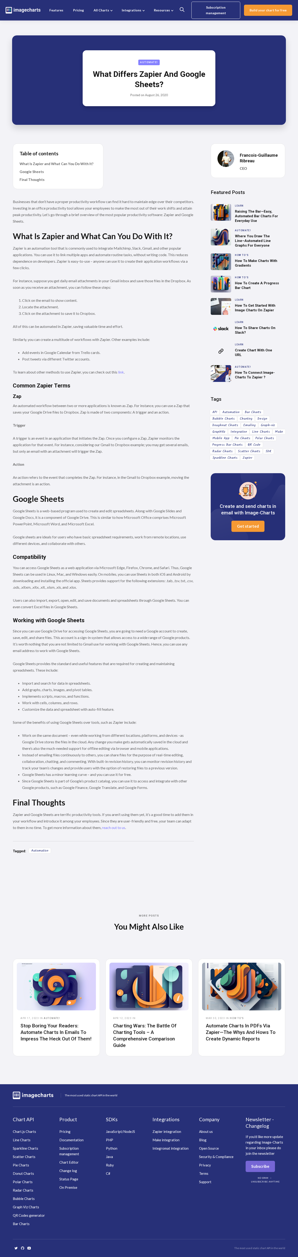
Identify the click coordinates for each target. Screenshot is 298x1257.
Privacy (205, 1165)
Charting (246, 418)
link (121, 372)
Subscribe (260, 1166)
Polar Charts (264, 438)
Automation (39, 850)
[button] (103, 10)
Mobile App (221, 438)
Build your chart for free (268, 10)
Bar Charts (253, 412)
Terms (203, 1173)
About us (206, 1131)
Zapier (247, 457)
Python (111, 1148)
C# (108, 1173)
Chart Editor (69, 1162)
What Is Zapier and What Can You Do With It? (56, 164)
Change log (68, 1171)
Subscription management (216, 10)
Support (205, 1182)
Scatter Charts (249, 451)
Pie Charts (242, 438)
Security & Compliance (216, 1157)
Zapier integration (166, 1131)
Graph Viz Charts (26, 1207)
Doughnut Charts (225, 425)
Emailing (249, 425)
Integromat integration (170, 1148)
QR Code (254, 444)
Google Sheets (32, 172)
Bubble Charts (223, 418)
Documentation (71, 1140)
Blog (203, 1140)
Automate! (149, 62)
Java (109, 1157)
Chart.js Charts (24, 1131)
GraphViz (218, 431)
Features (56, 10)
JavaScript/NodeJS (120, 1131)
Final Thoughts (32, 179)
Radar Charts (222, 451)
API (214, 412)
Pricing (78, 10)
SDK (268, 451)
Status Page (68, 1179)
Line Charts (261, 431)
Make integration (165, 1140)
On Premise (68, 1187)
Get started (248, 526)
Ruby (110, 1165)
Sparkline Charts (224, 457)
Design (262, 418)
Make (279, 431)
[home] (23, 10)
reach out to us (113, 827)
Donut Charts (23, 1173)
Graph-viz (268, 425)
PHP (109, 1140)
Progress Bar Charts (227, 444)
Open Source (209, 1148)
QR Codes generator (29, 1215)
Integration (238, 431)
